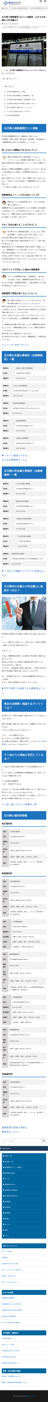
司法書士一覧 (9, 1161)
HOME (6, 8)
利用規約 (4, 1257)
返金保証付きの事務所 (9, 1316)
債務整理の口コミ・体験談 (13, 1167)
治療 (6, 1230)
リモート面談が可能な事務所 (11, 1322)
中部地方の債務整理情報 (19, 8)
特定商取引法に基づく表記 (10, 1263)
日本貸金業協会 (7, 1338)
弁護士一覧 (8, 1156)
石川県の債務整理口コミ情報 (15, 91)
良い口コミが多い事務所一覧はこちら (15, 345)
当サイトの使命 (7, 1251)
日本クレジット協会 (8, 1344)
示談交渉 (7, 1207)
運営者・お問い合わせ (9, 1276)
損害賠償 (7, 1201)
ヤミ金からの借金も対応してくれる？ (18, 111)
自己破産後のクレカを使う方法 (11, 1304)
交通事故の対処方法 (11, 1196)
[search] (44, 1141)
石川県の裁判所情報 (12, 115)
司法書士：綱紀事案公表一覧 (11, 1376)
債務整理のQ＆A (10, 1184)
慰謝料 (7, 1218)
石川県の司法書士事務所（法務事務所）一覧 (20, 99)
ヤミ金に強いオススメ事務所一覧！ (20, 804)
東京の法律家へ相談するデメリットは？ (18, 107)
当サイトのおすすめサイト (10, 1282)
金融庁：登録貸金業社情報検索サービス (14, 1382)
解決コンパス (30, 1396)
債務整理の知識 (10, 1173)
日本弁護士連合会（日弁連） (11, 1351)
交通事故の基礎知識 (11, 1190)
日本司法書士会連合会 (9, 1357)
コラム (7, 1236)
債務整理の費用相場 (8, 1298)
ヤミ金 (7, 1179)
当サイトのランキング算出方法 (11, 1270)
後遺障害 (7, 1213)
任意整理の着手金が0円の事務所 (12, 1310)
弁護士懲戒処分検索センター (11, 1363)
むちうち (7, 1224)
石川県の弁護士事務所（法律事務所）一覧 (19, 95)
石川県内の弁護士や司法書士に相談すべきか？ (20, 103)
